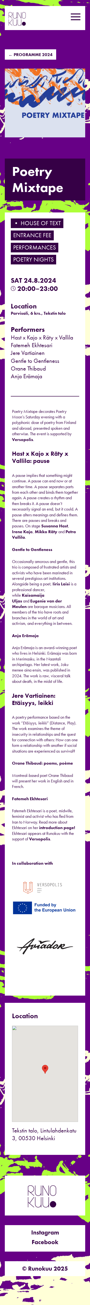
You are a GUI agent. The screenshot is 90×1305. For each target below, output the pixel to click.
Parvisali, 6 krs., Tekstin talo (38, 313)
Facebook (45, 1242)
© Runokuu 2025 (45, 1268)
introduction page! (57, 827)
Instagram (45, 1232)
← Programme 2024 (30, 54)
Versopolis (22, 439)
